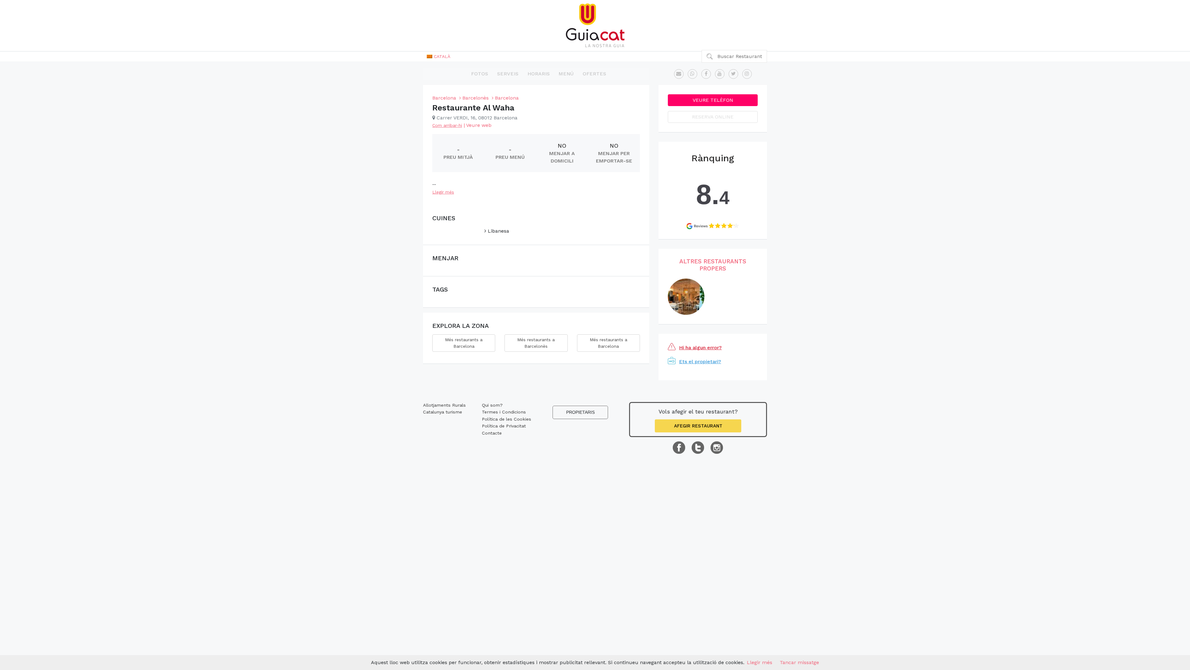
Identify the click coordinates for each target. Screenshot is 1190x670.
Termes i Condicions (504, 411)
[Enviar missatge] (679, 74)
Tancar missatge (799, 662)
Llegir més (443, 192)
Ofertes (594, 74)
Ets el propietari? (700, 361)
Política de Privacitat (504, 425)
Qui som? (492, 405)
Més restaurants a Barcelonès (536, 343)
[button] (438, 56)
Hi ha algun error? (700, 348)
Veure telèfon (713, 100)
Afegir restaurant (698, 426)
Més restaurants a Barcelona (464, 343)
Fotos (479, 74)
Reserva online (713, 117)
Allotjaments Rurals (444, 405)
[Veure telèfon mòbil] (692, 74)
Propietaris (580, 412)
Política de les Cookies (506, 419)
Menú (566, 74)
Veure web (478, 125)
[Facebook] (706, 74)
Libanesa (497, 231)
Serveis (507, 74)
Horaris (538, 74)
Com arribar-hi (447, 125)
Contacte (492, 433)
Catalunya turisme (442, 411)
